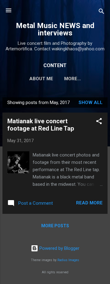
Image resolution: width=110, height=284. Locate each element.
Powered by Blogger (58, 248)
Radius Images (68, 260)
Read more (89, 203)
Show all (91, 102)
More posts (55, 225)
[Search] (101, 12)
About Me (41, 78)
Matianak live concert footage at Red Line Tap (40, 124)
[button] (99, 122)
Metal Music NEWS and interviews (55, 29)
